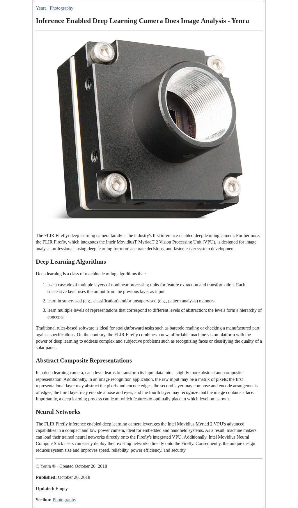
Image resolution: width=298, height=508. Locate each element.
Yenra (41, 8)
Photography (61, 8)
